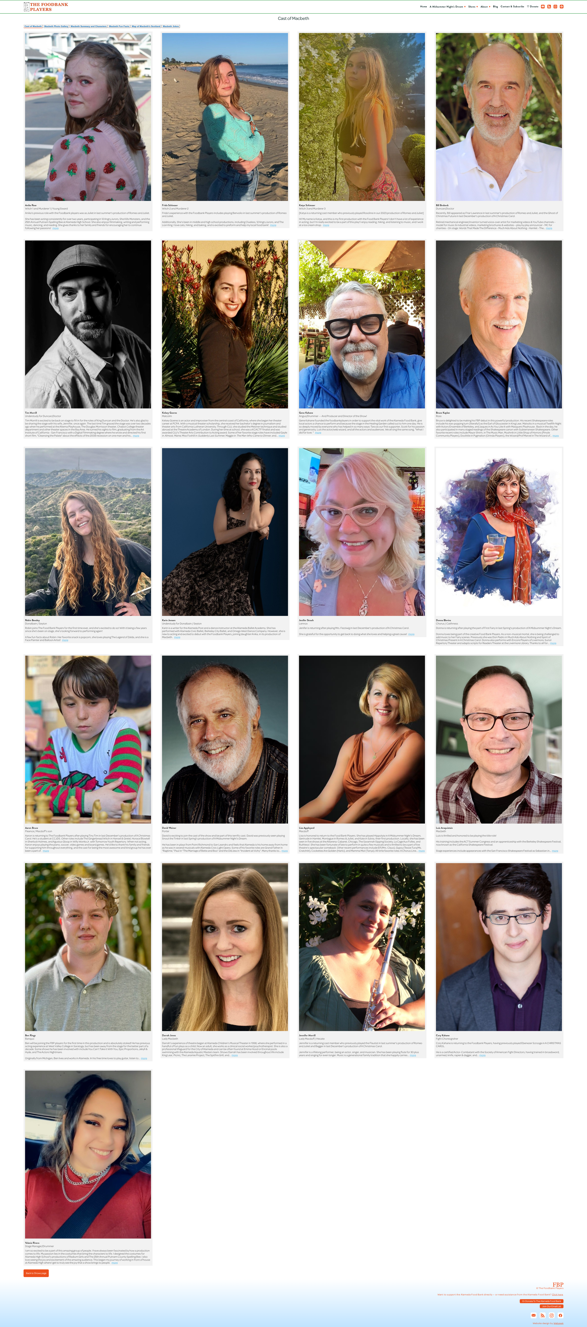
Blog (495, 6)
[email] (543, 6)
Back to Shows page (36, 1273)
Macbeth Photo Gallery (56, 26)
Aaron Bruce (31, 828)
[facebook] (561, 6)
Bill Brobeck (442, 205)
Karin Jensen (168, 620)
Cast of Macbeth (33, 26)
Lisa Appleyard (306, 828)
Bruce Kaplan (443, 413)
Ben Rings (30, 1035)
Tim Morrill (31, 413)
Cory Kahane (443, 1035)
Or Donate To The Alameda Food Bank (541, 1301)
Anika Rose (31, 205)
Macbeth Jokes (171, 26)
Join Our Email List (551, 1306)
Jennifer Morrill (307, 1035)
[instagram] (555, 6)
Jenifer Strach (306, 620)
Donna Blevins (443, 620)
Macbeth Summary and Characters (89, 26)
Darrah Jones (169, 1035)
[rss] (549, 6)
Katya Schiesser (307, 205)
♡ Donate (532, 6)
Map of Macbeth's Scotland (146, 26)
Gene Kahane (306, 413)
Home (423, 6)
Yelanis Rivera (32, 1243)
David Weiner (169, 828)
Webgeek (559, 1323)
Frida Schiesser (170, 205)
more (55, 228)
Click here (557, 1294)
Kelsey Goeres (169, 413)
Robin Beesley (32, 620)
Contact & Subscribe (512, 6)
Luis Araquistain (444, 828)
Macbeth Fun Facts (119, 26)
